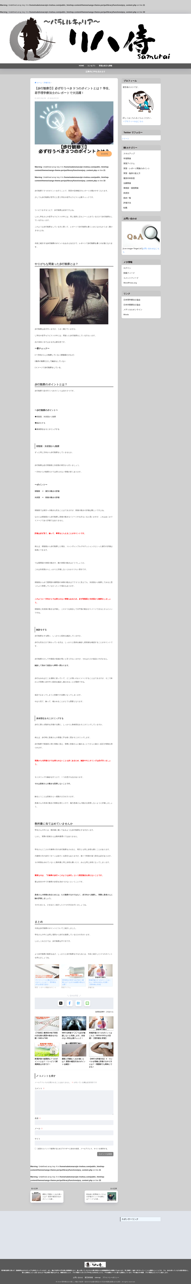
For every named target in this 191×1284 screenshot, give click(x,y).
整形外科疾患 (129, 178)
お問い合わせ (78, 1277)
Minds (126, 314)
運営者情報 (89, 1277)
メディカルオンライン (132, 310)
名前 (38, 1118)
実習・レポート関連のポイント (136, 168)
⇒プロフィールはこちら (133, 121)
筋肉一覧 (127, 198)
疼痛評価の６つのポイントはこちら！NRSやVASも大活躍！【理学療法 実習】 (100, 982)
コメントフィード (130, 278)
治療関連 (127, 183)
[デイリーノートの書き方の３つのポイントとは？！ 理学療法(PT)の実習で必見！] (47, 971)
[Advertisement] (140, 1238)
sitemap (97, 1277)
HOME (81, 66)
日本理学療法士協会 (131, 300)
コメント (40, 1088)
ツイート (125, 139)
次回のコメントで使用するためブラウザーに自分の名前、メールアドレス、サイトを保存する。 (73, 1149)
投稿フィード (129, 273)
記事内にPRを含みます (95, 72)
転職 (125, 208)
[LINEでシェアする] (87, 1003)
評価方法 (109, 1012)
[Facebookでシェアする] (70, 1003)
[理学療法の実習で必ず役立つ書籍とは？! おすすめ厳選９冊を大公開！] (73, 971)
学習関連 (127, 158)
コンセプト (91, 66)
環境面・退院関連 (130, 188)
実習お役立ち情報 (105, 66)
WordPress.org (130, 283)
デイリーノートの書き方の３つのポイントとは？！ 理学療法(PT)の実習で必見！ (46, 982)
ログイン (127, 268)
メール (39, 1129)
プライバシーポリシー (110, 1277)
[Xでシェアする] (61, 1003)
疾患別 (126, 193)
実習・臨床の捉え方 (131, 173)
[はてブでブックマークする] (78, 1003)
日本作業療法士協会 (131, 305)
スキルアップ (129, 154)
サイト (37, 1139)
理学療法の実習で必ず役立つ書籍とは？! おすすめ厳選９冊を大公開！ (73, 982)
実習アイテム (129, 163)
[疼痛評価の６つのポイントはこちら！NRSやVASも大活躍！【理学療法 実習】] (100, 971)
